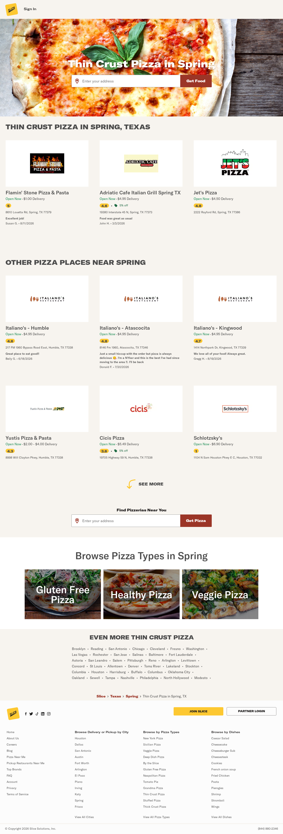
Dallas (79, 744)
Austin (79, 757)
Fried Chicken (220, 775)
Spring (132, 696)
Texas (115, 696)
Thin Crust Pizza (154, 794)
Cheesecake (219, 744)
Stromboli (217, 800)
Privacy (11, 788)
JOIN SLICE (198, 711)
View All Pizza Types (156, 817)
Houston (80, 738)
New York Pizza (153, 738)
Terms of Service (17, 794)
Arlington (81, 769)
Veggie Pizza (151, 751)
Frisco (79, 807)
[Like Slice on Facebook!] (26, 714)
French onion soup (223, 769)
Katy (78, 794)
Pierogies (217, 788)
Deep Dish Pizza (153, 757)
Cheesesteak (219, 757)
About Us (13, 738)
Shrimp (216, 794)
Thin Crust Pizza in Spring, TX (164, 696)
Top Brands (14, 769)
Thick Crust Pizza (154, 807)
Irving (78, 788)
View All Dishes (221, 817)
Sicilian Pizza (152, 744)
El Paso (80, 775)
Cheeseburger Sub (223, 751)
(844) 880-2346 (268, 828)
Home (10, 732)
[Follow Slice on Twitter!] (31, 714)
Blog (9, 751)
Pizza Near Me (16, 757)
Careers (12, 744)
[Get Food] (196, 81)
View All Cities (84, 817)
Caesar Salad (220, 738)
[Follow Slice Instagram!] (49, 714)
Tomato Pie (150, 782)
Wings (215, 807)
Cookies (216, 763)
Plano (78, 782)
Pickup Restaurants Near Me (25, 763)
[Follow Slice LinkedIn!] (43, 714)
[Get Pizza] (196, 520)
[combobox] (131, 81)
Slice (101, 696)
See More (151, 484)
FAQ (9, 775)
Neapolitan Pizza (154, 775)
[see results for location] (77, 81)
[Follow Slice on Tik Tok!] (37, 714)
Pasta (215, 782)
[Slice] (11, 9)
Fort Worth (82, 763)
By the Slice (151, 763)
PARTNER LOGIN (251, 711)
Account (12, 782)
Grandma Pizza (153, 788)
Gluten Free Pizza (154, 769)
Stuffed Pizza (152, 800)
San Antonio (83, 751)
